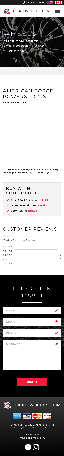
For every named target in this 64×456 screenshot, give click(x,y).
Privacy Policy (32, 434)
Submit (32, 382)
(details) (43, 200)
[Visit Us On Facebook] (28, 447)
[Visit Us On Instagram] (36, 447)
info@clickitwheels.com (32, 437)
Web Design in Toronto (41, 428)
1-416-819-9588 (35, 2)
